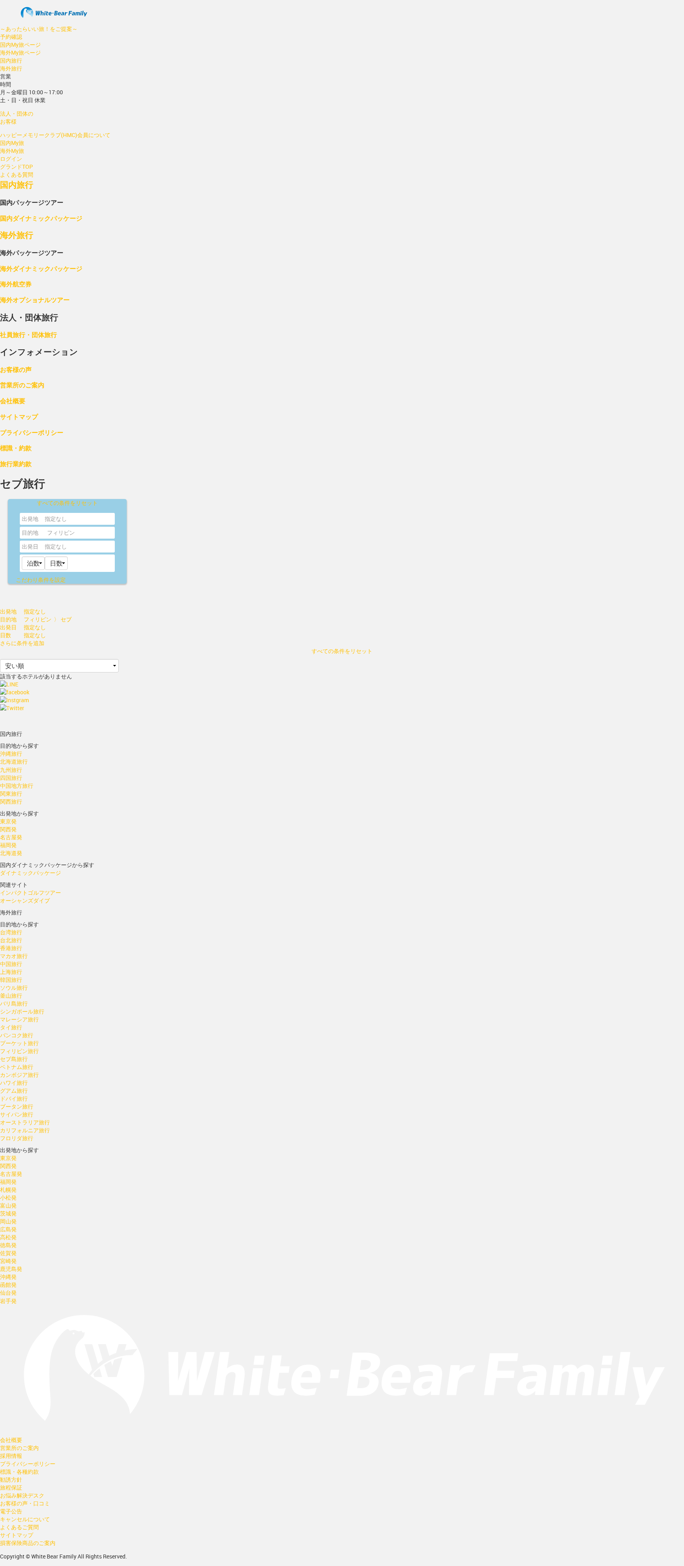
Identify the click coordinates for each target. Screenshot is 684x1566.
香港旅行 (11, 948)
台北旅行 (11, 940)
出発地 (30, 518)
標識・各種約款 (19, 1471)
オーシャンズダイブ (25, 900)
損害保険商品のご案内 (27, 1543)
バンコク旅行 (16, 1035)
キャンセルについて (25, 1519)
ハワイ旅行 (14, 1082)
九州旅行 (11, 769)
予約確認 (11, 36)
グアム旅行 (14, 1090)
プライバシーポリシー (31, 432)
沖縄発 (8, 1276)
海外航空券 (16, 284)
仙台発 (8, 1292)
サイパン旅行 (16, 1114)
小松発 (8, 1197)
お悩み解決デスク (22, 1495)
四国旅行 (11, 777)
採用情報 (11, 1455)
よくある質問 (16, 174)
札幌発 (8, 1189)
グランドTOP (16, 166)
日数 (5, 635)
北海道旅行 (14, 761)
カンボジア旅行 (19, 1074)
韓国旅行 (11, 979)
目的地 (30, 532)
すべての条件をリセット (67, 503)
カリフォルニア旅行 (25, 1130)
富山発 (8, 1205)
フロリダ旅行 (16, 1138)
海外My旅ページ (20, 52)
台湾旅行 (11, 932)
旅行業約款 (16, 463)
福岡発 (8, 845)
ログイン (11, 158)
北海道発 (11, 853)
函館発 (8, 1284)
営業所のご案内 (22, 385)
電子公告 (11, 1511)
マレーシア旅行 (19, 1019)
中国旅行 (11, 964)
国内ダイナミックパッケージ (41, 218)
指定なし (56, 546)
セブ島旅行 (14, 1059)
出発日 (30, 546)
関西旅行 (11, 801)
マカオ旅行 (14, 956)
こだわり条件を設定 (41, 579)
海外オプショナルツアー (35, 299)
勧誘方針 (11, 1479)
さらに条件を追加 (22, 643)
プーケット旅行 (19, 1043)
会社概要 (12, 400)
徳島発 (8, 1245)
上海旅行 (11, 971)
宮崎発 (8, 1261)
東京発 (8, 821)
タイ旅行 (11, 1027)
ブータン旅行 (16, 1106)
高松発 (8, 1237)
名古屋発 (11, 837)
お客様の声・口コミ (25, 1503)
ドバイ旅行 (14, 1098)
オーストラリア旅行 (25, 1122)
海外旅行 (11, 68)
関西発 (8, 829)
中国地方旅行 (16, 785)
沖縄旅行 (11, 753)
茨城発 (8, 1213)
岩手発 (8, 1301)
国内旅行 (11, 60)
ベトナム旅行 (16, 1067)
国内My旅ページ (20, 44)
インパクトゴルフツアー (30, 892)
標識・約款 (16, 448)
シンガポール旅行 (22, 1011)
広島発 (8, 1229)
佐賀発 (8, 1253)
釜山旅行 (11, 995)
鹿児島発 (11, 1269)
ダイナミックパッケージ (30, 872)
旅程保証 (11, 1487)
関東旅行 (11, 793)
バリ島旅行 (14, 1003)
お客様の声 (16, 369)
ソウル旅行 (14, 987)
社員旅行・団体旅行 (28, 334)
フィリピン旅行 (19, 1051)
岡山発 (8, 1221)
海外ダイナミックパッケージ (41, 268)
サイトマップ (19, 416)
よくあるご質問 (19, 1527)
